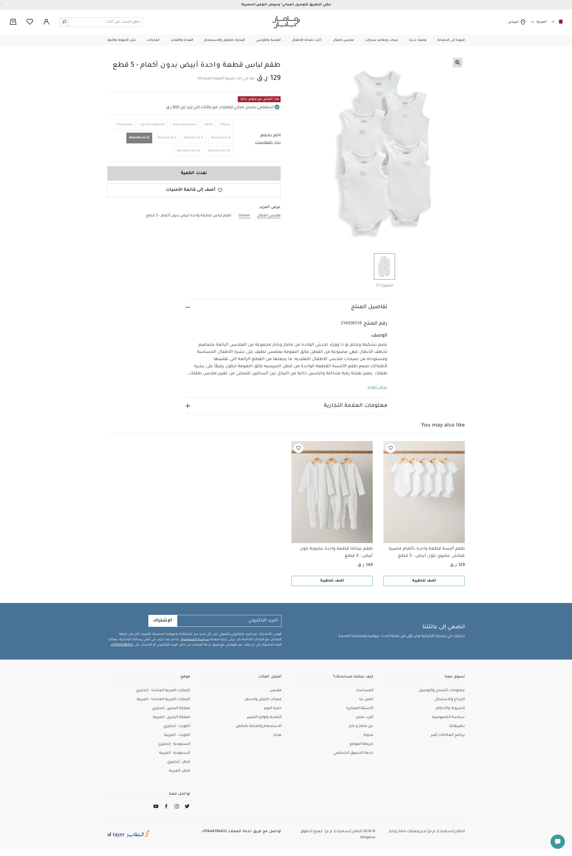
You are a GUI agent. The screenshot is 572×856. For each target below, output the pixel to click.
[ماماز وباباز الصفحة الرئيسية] (286, 22)
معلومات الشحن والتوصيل (442, 690)
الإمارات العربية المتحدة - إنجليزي (163, 690)
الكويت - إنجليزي (176, 726)
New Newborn (184, 125)
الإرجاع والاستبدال (450, 699)
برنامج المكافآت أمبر (448, 735)
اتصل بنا (366, 699)
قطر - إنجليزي (178, 762)
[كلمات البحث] (64, 22)
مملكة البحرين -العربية (171, 717)
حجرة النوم (273, 708)
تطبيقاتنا (457, 726)
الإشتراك (162, 620)
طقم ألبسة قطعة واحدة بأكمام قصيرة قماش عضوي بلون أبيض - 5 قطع (426, 553)
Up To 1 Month (152, 125)
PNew (225, 125)
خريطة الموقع (361, 744)
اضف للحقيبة (424, 581)
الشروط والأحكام (450, 708)
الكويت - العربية (177, 735)
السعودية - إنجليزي (174, 744)
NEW (208, 125)
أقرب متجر (364, 717)
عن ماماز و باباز (361, 726)
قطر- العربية (179, 771)
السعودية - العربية (174, 753)
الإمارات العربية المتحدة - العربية (163, 699)
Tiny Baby (124, 125)
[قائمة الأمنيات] (390, 448)
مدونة (368, 735)
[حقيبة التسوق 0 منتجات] (13, 22)
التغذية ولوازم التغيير (264, 717)
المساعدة (364, 690)
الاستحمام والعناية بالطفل (259, 726)
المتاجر (514, 22)
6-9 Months (166, 138)
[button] (451, 40)
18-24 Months (188, 151)
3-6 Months (193, 138)
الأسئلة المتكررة (359, 708)
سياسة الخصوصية (194, 639)
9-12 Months (139, 138)
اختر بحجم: (270, 135)
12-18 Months (219, 151)
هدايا (277, 735)
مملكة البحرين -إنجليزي (171, 708)
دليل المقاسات (268, 143)
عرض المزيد (377, 387)
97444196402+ (122, 645)
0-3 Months (220, 138)
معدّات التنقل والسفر (263, 699)
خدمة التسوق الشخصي (353, 753)
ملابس (276, 690)
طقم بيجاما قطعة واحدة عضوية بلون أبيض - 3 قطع (336, 553)
